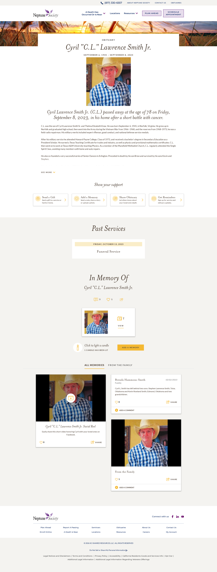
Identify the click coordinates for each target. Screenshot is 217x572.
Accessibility (115, 556)
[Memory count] (96, 299)
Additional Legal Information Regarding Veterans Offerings (122, 559)
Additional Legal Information (81, 559)
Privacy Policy (101, 556)
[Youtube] (182, 516)
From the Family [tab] (120, 365)
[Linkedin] (177, 516)
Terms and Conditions (82, 556)
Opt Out (168, 556)
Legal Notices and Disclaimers (56, 556)
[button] (92, 13)
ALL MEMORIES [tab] (94, 365)
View (121, 326)
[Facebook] (172, 516)
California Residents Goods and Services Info (143, 556)
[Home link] (46, 13)
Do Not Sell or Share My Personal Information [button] (107, 550)
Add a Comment (126, 410)
